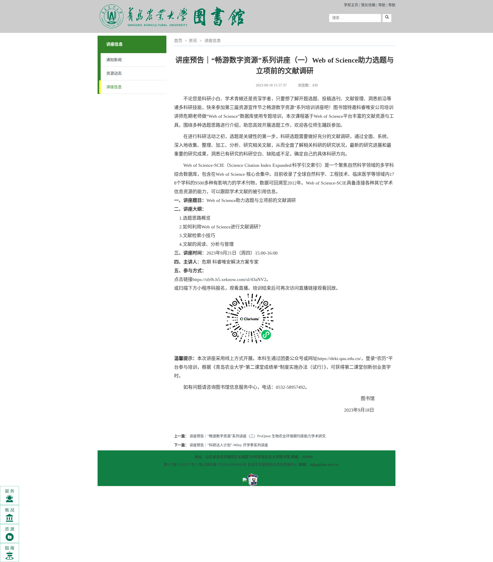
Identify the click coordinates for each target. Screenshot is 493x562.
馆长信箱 (368, 5)
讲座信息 (114, 87)
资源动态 (114, 73)
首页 (178, 40)
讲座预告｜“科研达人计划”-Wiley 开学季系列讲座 (228, 445)
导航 (381, 5)
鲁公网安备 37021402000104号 (222, 465)
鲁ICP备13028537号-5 (181, 465)
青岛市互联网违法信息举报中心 (273, 465)
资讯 (193, 40)
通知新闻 (114, 60)
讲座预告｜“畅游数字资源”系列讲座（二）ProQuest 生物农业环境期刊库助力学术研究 (257, 436)
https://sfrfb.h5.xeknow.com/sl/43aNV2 (229, 279)
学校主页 (351, 5)
